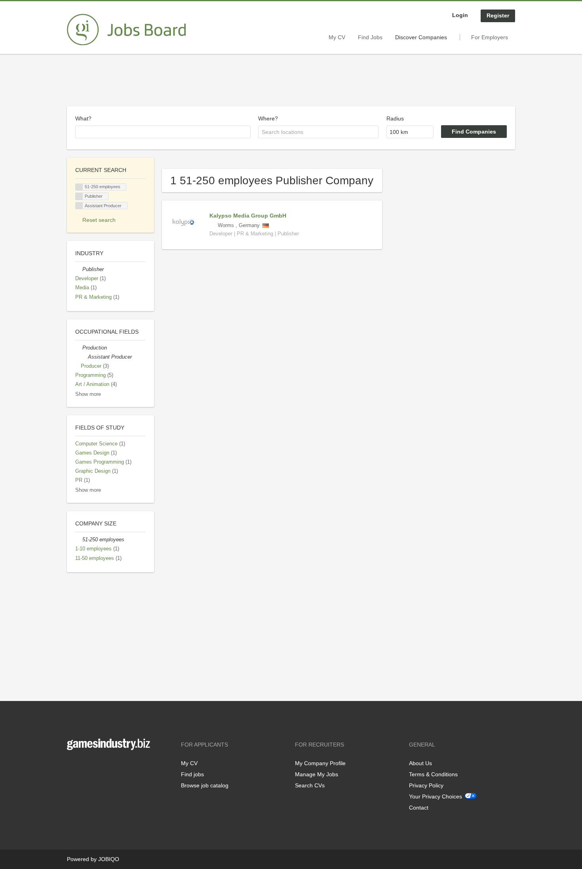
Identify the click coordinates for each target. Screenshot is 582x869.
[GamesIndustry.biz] (126, 30)
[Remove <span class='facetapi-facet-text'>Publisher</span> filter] (79, 196)
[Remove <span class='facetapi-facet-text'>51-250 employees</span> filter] (79, 187)
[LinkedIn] (97, 766)
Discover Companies (421, 37)
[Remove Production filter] (78, 348)
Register (498, 15)
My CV (337, 37)
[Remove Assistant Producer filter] (84, 357)
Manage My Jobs (316, 774)
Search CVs (310, 785)
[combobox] (163, 132)
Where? (268, 118)
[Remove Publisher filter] (78, 269)
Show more (88, 394)
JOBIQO (108, 859)
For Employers (489, 37)
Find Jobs (370, 37)
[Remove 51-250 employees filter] (78, 539)
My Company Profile (320, 763)
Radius (395, 118)
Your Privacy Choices (435, 796)
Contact (418, 807)
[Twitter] (85, 766)
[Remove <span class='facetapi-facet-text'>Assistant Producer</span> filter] (79, 205)
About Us (420, 763)
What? (83, 118)
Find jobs (192, 774)
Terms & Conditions (433, 774)
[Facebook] (72, 766)
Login (460, 15)
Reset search (99, 220)
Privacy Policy (426, 785)
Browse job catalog (204, 785)
